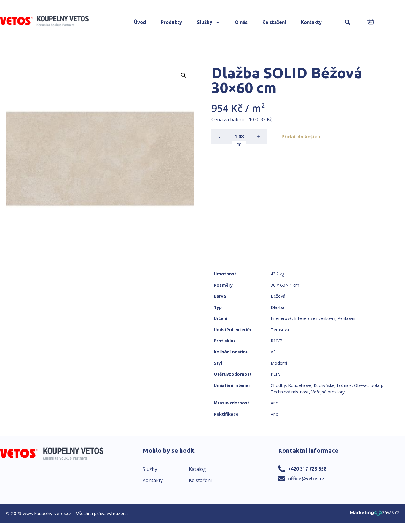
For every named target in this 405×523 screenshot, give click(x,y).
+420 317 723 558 (307, 468)
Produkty (171, 22)
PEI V (276, 374)
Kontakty (311, 22)
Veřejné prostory (328, 392)
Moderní (279, 363)
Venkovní (346, 318)
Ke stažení (274, 22)
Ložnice (344, 385)
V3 (273, 352)
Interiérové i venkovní (314, 318)
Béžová (278, 296)
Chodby (278, 385)
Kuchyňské (324, 385)
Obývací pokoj (368, 385)
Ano (274, 403)
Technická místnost (290, 392)
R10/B (277, 341)
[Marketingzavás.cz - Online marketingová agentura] (374, 514)
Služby (204, 22)
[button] (347, 22)
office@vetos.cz (306, 478)
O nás (241, 22)
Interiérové (281, 318)
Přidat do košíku (300, 136)
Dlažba (277, 307)
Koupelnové (299, 385)
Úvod (140, 22)
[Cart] (370, 22)
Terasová (280, 329)
